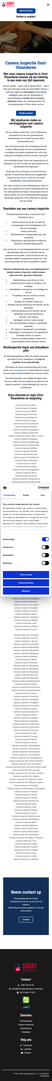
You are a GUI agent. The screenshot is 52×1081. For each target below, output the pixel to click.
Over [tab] (43, 495)
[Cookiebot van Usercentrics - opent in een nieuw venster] (38, 488)
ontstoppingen (19, 370)
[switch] (45, 547)
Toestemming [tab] (9, 495)
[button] (48, 4)
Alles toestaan (26, 574)
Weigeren (26, 591)
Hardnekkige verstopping (20, 289)
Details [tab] (26, 495)
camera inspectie (27, 177)
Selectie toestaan (26, 583)
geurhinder (12, 249)
